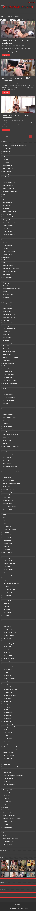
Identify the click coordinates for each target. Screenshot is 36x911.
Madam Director (7, 440)
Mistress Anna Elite (8, 475)
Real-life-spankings (8, 552)
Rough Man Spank (7, 572)
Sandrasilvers (6, 586)
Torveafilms (6, 804)
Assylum (5, 194)
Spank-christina (7, 638)
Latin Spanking (7, 403)
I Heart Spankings (7, 360)
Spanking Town (7, 701)
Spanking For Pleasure (9, 686)
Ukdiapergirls (6, 810)
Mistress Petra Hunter (8, 480)
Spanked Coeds (7, 646)
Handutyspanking (7, 343)
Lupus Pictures (6, 432)
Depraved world (7, 274)
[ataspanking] (18, 6)
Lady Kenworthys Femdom (10, 397)
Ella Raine (5, 300)
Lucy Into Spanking (8, 429)
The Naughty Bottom (8, 790)
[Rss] (18, 906)
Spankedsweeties (7, 669)
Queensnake (6, 546)
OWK (4, 520)
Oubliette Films (7, 512)
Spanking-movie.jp (8, 704)
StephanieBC (6, 741)
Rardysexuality (7, 549)
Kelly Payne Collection (8, 377)
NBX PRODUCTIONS (8, 500)
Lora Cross (6, 420)
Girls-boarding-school (9, 328)
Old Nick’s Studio (7, 509)
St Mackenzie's (7, 729)
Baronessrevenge (7, 200)
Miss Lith (5, 452)
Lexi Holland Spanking (8, 411)
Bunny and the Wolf (8, 217)
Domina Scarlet (7, 285)
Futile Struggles (7, 326)
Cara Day (5, 228)
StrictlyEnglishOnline (8, 752)
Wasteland (5, 824)
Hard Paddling (6, 346)
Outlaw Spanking (7, 517)
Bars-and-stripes (7, 202)
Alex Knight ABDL (7, 165)
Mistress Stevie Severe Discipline (11, 483)
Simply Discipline (7, 618)
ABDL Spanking (7, 154)
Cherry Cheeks (6, 237)
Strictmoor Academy (8, 755)
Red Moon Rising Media (9, 563)
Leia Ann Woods (7, 409)
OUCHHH (5, 515)
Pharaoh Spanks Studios (9, 529)
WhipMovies (6, 833)
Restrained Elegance (8, 569)
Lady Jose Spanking (8, 394)
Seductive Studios (7, 601)
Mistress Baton (7, 477)
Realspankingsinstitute (9, 558)
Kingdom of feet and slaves (10, 383)
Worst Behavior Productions (10, 838)
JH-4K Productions (7, 371)
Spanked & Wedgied (8, 644)
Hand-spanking (7, 340)
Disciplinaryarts (7, 283)
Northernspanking (7, 503)
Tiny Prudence (6, 798)
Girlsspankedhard (7, 334)
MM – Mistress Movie (8, 489)
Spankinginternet (7, 712)
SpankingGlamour (7, 709)
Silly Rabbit (6, 615)
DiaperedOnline (7, 280)
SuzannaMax (6, 764)
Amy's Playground (7, 174)
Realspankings (6, 555)
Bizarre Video (6, 205)
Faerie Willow (6, 320)
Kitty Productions (7, 389)
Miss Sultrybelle (7, 463)
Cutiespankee (6, 257)
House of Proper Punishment (10, 357)
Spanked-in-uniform (8, 655)
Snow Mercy (6, 623)
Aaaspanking (6, 151)
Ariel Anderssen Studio (9, 185)
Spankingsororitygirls (8, 724)
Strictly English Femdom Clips (10, 747)
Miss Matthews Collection (9, 454)
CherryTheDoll (7, 240)
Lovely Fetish (6, 423)
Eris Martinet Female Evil (9, 314)
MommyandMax (7, 495)
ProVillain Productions (8, 538)
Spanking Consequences (9, 678)
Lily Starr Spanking (8, 414)
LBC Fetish (5, 406)
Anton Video (6, 179)
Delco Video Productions (9, 271)
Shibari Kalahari (7, 612)
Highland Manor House (9, 348)
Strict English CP (7, 744)
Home (1, 16)
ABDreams (5, 157)
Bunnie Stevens (7, 214)
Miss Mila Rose (7, 457)
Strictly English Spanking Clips (10, 749)
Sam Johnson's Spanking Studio (11, 583)
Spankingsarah (17, 45)
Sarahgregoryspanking (9, 589)
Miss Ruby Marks (7, 460)
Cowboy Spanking (7, 254)
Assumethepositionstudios (10, 191)
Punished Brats (7, 540)
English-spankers (7, 308)
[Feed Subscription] (35, 20)
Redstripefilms (7, 566)
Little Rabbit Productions (9, 417)
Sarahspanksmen (7, 595)
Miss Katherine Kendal (8, 449)
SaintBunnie (6, 580)
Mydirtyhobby (6, 497)
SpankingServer (7, 721)
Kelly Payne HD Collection (9, 380)
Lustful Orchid (6, 437)
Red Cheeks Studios (8, 560)
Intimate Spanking (7, 366)
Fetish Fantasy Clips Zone (9, 323)
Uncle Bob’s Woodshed (9, 815)
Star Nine (5, 735)
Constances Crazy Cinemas (10, 251)
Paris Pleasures (7, 526)
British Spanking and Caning (10, 211)
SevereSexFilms (7, 606)
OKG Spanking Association (10, 506)
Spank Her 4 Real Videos (9, 632)
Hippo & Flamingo (7, 354)
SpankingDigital (7, 707)
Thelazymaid (6, 792)
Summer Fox (6, 761)
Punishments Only (7, 543)
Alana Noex (6, 162)
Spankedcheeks (7, 664)
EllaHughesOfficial (7, 303)
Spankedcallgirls (7, 661)
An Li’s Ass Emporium (8, 177)
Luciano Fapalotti (7, 426)
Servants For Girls (7, 603)
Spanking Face (6, 684)
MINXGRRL (5, 443)
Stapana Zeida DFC (8, 732)
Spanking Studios (7, 698)
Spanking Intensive (8, 692)
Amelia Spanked (7, 171)
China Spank (6, 242)
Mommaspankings (8, 492)
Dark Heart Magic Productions (11, 268)
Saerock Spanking (7, 578)
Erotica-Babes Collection (9, 317)
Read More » (6, 55)
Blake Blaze (6, 208)
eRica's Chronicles (7, 311)
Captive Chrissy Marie (8, 225)
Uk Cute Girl (6, 807)
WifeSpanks (6, 835)
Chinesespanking (7, 245)
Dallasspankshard (7, 263)
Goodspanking (7, 337)
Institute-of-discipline (8, 363)
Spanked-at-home (7, 652)
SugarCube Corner (8, 758)
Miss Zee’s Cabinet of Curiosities (11, 472)
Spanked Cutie (6, 649)
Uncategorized (7, 813)
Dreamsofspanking (8, 294)
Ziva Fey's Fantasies (8, 841)
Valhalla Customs (7, 821)
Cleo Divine (6, 248)
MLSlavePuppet (7, 486)
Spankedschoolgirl (8, 666)
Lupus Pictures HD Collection (10, 434)
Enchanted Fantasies (8, 306)
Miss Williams (6, 469)
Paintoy (5, 523)
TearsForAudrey (7, 772)
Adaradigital (6, 159)
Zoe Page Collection (8, 844)
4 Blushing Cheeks (7, 148)
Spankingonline (7, 715)
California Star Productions (10, 222)
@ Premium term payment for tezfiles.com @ (15, 145)
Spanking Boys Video (8, 675)
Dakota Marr (6, 260)
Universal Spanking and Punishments (12, 818)
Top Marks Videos (7, 801)
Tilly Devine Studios (8, 795)
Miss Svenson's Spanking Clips (11, 466)
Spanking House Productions (10, 689)
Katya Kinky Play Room (8, 374)
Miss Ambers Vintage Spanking (11, 446)
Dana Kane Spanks (8, 265)
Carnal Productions (8, 231)
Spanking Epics (7, 681)
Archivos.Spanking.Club (9, 182)
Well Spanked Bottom (8, 827)
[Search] (30, 136)
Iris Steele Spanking (8, 369)
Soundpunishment (7, 629)
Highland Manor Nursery (9, 351)
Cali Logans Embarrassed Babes (11, 220)
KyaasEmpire (6, 391)
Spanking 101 (6, 672)
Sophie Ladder (7, 626)
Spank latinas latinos (8, 635)
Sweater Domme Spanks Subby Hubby (13, 767)
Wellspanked (6, 830)
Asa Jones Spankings (8, 188)
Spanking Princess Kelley (9, 695)
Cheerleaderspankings (9, 234)
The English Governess (9, 784)
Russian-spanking (7, 575)
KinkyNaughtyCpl (7, 386)
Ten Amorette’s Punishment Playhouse (13, 775)
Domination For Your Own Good (11, 288)
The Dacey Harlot (7, 781)
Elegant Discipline (7, 297)
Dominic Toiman (7, 291)
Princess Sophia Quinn (9, 535)
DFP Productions (7, 277)
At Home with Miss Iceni (9, 197)
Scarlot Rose (6, 598)
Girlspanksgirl (6, 331)
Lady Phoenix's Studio (8, 400)
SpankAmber (6, 641)
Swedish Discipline (8, 770)
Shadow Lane (6, 609)
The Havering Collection (9, 787)
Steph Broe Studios (8, 738)
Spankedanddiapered (8, 658)
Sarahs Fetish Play (7, 592)
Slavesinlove (6, 621)
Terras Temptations (8, 778)
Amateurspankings (8, 168)
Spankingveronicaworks (9, 727)
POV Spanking (6, 532)
